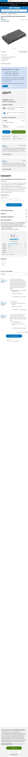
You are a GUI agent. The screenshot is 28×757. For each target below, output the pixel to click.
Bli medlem (5, 86)
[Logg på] (23, 7)
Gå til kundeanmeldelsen (7, 154)
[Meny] (1, 7)
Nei (24, 296)
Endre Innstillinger (14, 754)
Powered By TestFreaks (21, 332)
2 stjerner (4, 249)
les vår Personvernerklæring (17, 743)
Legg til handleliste (23, 51)
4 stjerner (4, 245)
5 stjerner (4, 243)
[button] (3, 263)
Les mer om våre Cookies (7, 743)
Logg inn (10, 86)
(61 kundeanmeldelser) (5, 20)
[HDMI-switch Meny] (7, 14)
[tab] (4, 1)
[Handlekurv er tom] (26, 7)
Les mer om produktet (6, 63)
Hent (7, 131)
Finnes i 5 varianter (12, 108)
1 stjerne (4, 251)
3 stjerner (4, 247)
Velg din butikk (6, 126)
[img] (26, 37)
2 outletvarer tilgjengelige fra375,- (9, 101)
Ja (21, 296)
